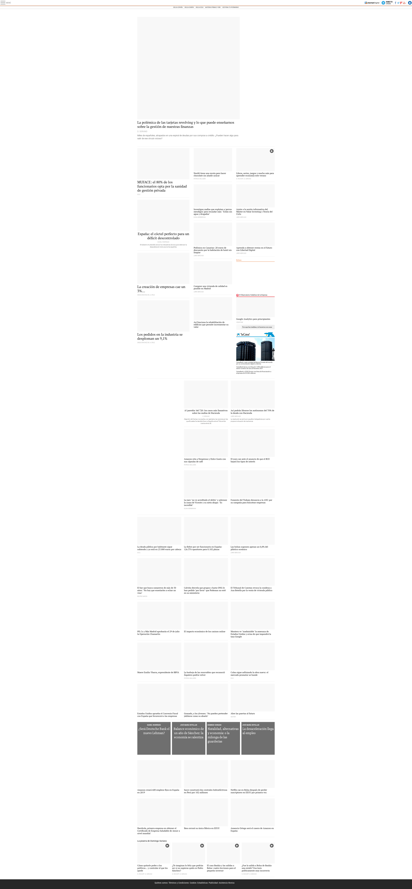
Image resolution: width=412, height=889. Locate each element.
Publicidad (213, 882)
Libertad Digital (256, 884)
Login (410, 3)
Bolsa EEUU (199, 7)
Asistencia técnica (226, 882)
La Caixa (255, 334)
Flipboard (401, 2)
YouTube (404, 3)
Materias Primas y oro (212, 7)
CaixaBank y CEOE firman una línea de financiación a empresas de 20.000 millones (253, 372)
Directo (389, 3)
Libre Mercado (206, 3)
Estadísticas (202, 882)
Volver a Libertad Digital (372, 3)
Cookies (193, 882)
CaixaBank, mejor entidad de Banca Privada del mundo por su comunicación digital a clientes (254, 363)
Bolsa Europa (189, 7)
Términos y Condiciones (179, 882)
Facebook (395, 3)
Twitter (398, 3)
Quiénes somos (161, 882)
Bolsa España (178, 7)
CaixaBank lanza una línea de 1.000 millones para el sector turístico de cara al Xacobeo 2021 (253, 367)
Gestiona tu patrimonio (230, 7)
